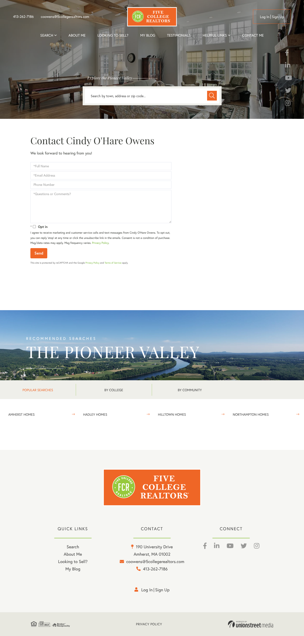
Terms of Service (112, 262)
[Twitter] (288, 91)
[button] (212, 96)
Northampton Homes (251, 414)
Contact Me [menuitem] (253, 35)
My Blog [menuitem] (147, 35)
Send (38, 253)
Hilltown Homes (172, 414)
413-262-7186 (23, 16)
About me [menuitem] (77, 35)
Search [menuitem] (46, 35)
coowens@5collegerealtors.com (65, 16)
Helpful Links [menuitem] (215, 35)
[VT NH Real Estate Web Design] (250, 624)
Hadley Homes (95, 414)
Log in (264, 16)
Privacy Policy (100, 243)
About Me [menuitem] (73, 554)
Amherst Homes (21, 414)
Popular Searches (38, 390)
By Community (190, 390)
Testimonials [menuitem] (179, 35)
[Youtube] (288, 78)
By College (113, 390)
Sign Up (278, 16)
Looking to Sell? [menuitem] (112, 35)
